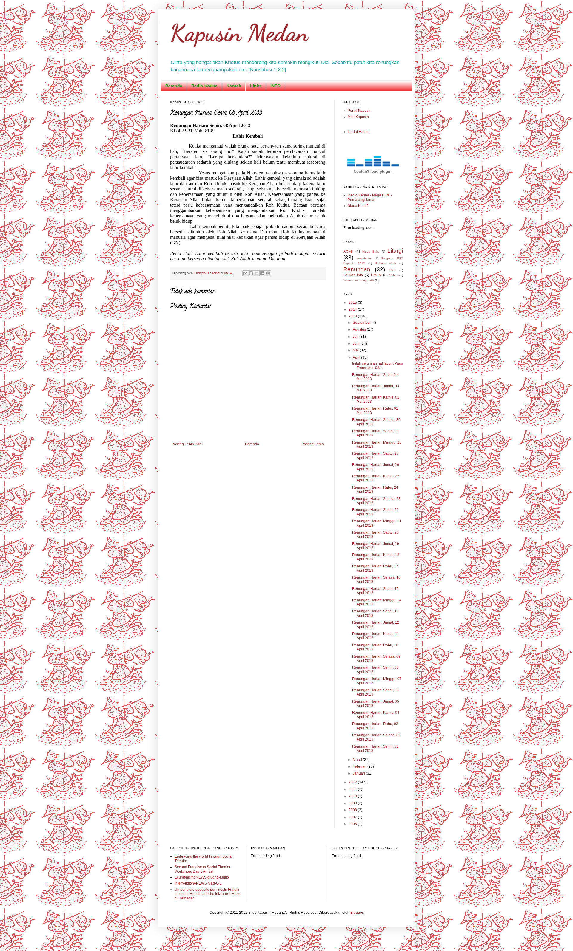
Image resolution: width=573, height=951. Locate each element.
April (357, 357)
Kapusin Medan (239, 32)
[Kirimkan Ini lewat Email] (245, 273)
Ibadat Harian (359, 132)
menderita (364, 258)
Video (393, 275)
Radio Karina (204, 85)
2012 (353, 782)
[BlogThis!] (251, 273)
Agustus (360, 329)
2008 (353, 810)
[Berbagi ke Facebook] (262, 273)
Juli (356, 336)
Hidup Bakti (370, 251)
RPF (392, 270)
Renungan (356, 269)
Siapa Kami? (358, 206)
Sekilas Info (353, 275)
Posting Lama (312, 444)
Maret (358, 760)
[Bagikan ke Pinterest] (268, 273)
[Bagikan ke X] (257, 273)
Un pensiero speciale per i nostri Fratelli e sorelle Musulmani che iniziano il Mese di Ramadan (208, 894)
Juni (357, 343)
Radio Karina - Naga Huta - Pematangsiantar (370, 197)
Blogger (356, 912)
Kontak (234, 85)
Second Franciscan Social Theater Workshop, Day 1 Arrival (202, 869)
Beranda (173, 85)
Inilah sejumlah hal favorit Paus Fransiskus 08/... (377, 365)
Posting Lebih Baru (187, 444)
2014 (353, 309)
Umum (376, 275)
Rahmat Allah (385, 263)
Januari (359, 773)
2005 (353, 824)
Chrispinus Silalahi (207, 273)
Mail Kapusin (358, 117)
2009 (353, 803)
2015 (353, 303)
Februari (360, 766)
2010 (353, 796)
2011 (353, 789)
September (362, 322)
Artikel (348, 251)
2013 (353, 316)
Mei (356, 350)
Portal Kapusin (360, 111)
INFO (275, 85)
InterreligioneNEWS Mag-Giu (198, 883)
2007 (353, 817)
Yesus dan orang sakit (358, 280)
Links (255, 85)
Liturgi (395, 250)
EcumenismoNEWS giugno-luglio (202, 877)
